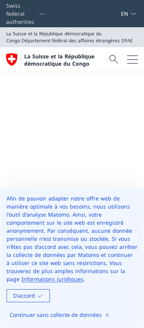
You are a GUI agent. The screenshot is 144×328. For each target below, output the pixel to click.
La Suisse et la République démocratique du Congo (59, 60)
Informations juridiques (52, 279)
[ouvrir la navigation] (132, 59)
